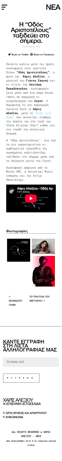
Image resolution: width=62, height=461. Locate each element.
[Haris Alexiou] (43, 246)
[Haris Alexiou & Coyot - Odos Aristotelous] (18, 250)
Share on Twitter (20, 55)
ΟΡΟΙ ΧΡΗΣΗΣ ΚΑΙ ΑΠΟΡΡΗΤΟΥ (26, 413)
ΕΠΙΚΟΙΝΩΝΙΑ (14, 417)
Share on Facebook (43, 55)
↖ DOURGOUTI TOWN (15, 301)
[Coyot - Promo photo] (43, 271)
